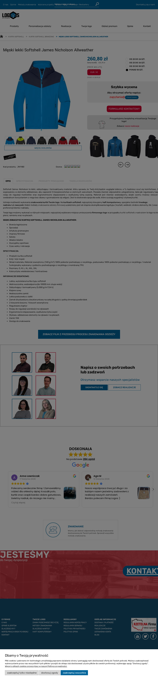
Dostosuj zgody (49, 672)
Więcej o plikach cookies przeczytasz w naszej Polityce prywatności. (36, 666)
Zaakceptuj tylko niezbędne (22, 672)
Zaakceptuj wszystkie (74, 672)
